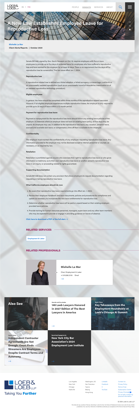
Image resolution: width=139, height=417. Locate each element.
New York (72, 384)
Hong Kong (89, 392)
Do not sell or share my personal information (125, 395)
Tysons (87, 387)
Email (77, 275)
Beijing (87, 390)
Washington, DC (90, 381)
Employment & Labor (36, 238)
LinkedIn (104, 381)
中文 (29, 7)
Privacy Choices (123, 392)
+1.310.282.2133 (66, 275)
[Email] (130, 22)
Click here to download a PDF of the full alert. (46, 219)
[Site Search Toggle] (120, 7)
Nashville (72, 390)
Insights (86, 7)
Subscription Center (124, 390)
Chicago (71, 387)
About (109, 7)
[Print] (129, 30)
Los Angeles (73, 381)
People (75, 7)
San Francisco (90, 384)
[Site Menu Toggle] (130, 7)
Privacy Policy (122, 384)
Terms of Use (122, 387)
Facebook (105, 384)
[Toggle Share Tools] (129, 26)
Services (98, 7)
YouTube (104, 390)
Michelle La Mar (16, 44)
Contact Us (121, 381)
